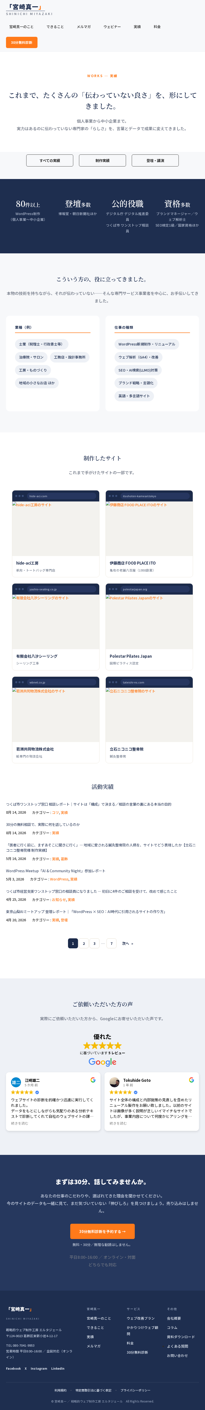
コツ (55, 812)
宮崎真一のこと (99, 1318)
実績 (64, 812)
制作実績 (103, 160)
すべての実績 (50, 160)
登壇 (64, 919)
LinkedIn (57, 1368)
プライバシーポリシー (135, 1390)
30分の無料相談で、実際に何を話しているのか (43, 824)
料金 (130, 1342)
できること (95, 1327)
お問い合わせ (177, 1355)
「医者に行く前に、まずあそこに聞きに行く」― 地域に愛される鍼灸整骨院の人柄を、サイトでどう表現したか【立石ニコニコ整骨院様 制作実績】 (101, 847)
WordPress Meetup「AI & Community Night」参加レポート (56, 870)
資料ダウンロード (181, 1336)
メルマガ (94, 1345)
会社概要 (174, 1318)
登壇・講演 (155, 160)
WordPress (59, 879)
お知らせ (59, 899)
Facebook (13, 1368)
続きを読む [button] (19, 1123)
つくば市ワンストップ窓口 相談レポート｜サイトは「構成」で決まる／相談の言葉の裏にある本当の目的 (88, 804)
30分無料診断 (21, 42)
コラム (172, 1327)
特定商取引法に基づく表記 (94, 1390)
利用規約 (60, 1390)
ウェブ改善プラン (141, 1318)
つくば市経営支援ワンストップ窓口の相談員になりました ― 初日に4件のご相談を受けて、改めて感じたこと (91, 891)
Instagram (39, 1368)
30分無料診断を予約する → (102, 1231)
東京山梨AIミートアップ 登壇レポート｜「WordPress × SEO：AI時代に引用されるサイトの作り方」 (86, 911)
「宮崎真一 (25, 6)
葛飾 (64, 858)
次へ (127, 943)
